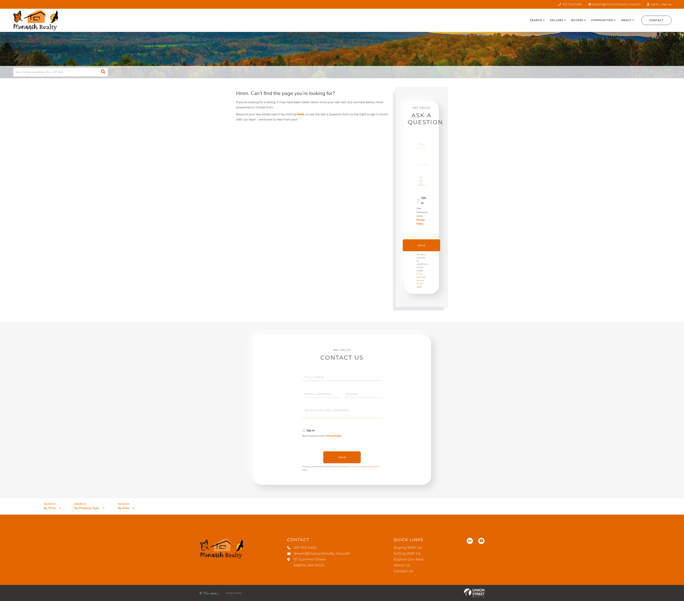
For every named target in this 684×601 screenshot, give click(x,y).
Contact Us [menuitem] (403, 571)
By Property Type (86, 508)
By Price (50, 508)
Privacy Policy (333, 436)
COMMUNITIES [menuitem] (602, 20)
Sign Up (667, 4)
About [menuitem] (626, 20)
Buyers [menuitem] (577, 20)
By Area (123, 508)
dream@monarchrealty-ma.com (616, 4)
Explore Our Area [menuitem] (408, 559)
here (300, 114)
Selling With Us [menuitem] (407, 553)
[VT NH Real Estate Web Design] (474, 593)
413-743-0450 (571, 4)
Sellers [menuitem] (556, 20)
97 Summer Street (310, 562)
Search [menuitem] (536, 20)
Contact (656, 20)
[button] (103, 72)
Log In (654, 4)
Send (421, 245)
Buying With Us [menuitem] (407, 548)
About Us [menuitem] (402, 565)
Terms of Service (372, 466)
